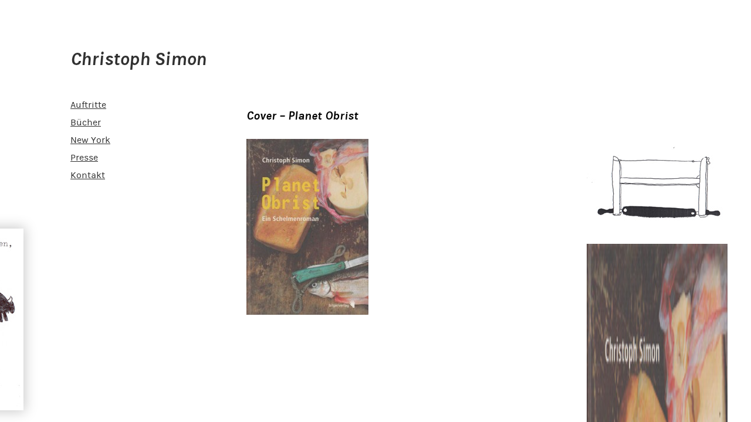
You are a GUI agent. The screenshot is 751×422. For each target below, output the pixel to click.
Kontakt (87, 175)
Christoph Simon (138, 59)
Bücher (85, 122)
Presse (84, 157)
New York (90, 140)
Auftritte (88, 105)
